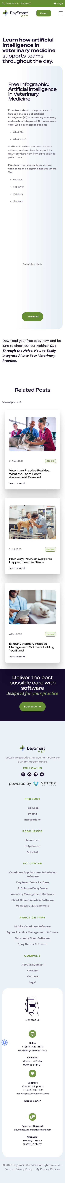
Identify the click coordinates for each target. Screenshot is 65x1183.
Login (60, 3)
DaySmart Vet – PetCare (32, 882)
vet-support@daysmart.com (32, 1093)
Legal (32, 982)
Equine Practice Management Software (32, 932)
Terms (9, 1169)
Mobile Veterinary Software (32, 926)
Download (32, 316)
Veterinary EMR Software (32, 906)
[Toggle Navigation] (61, 13)
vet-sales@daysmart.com (32, 1050)
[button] (5, 1042)
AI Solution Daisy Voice (33, 888)
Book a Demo (32, 706)
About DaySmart (32, 964)
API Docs (32, 852)
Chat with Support (32, 1086)
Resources (32, 840)
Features (33, 808)
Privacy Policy (24, 1169)
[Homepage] (15, 13)
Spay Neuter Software (32, 944)
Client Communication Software (32, 900)
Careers (32, 970)
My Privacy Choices (48, 1169)
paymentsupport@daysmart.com (32, 1129)
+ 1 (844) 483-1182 (33, 1090)
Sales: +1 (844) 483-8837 (18, 3)
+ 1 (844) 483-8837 (32, 1046)
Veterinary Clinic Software (32, 938)
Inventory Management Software (32, 894)
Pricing (32, 814)
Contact (32, 976)
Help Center (33, 846)
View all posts (10, 402)
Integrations (32, 819)
